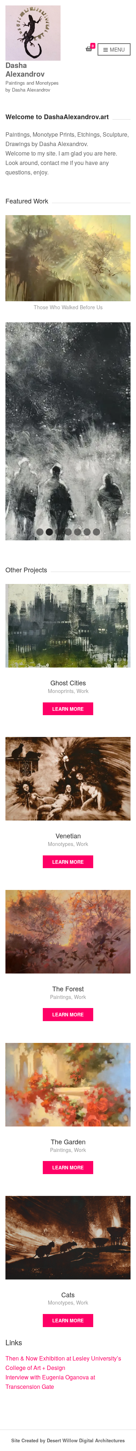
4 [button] (68, 532)
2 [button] (49, 532)
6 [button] (87, 532)
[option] (68, 431)
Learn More (68, 708)
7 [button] (96, 532)
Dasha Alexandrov (25, 69)
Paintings (60, 996)
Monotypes (60, 843)
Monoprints (61, 690)
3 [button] (58, 532)
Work (82, 690)
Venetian (68, 835)
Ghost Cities (68, 682)
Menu (116, 49)
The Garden (68, 1141)
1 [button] (40, 532)
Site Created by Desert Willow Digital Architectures (68, 1440)
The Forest (68, 988)
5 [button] (77, 532)
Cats (68, 1294)
